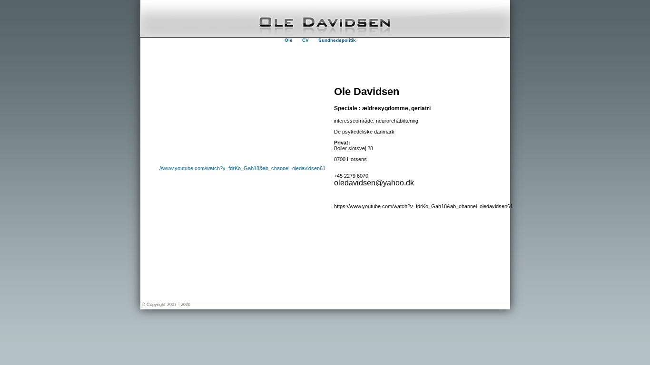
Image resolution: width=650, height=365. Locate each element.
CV (305, 40)
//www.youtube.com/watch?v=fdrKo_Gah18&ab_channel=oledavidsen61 (242, 168)
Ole (289, 40)
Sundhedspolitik (337, 40)
